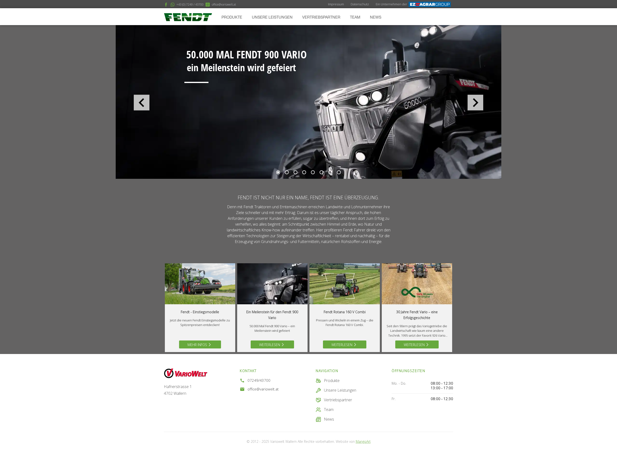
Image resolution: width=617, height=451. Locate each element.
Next (475, 102)
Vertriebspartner (321, 18)
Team (355, 18)
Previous (141, 102)
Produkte (231, 18)
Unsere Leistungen (272, 18)
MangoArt (363, 441)
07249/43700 (259, 380)
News (375, 18)
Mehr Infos (197, 344)
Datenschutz (360, 4)
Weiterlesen (269, 344)
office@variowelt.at (263, 389)
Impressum (336, 4)
